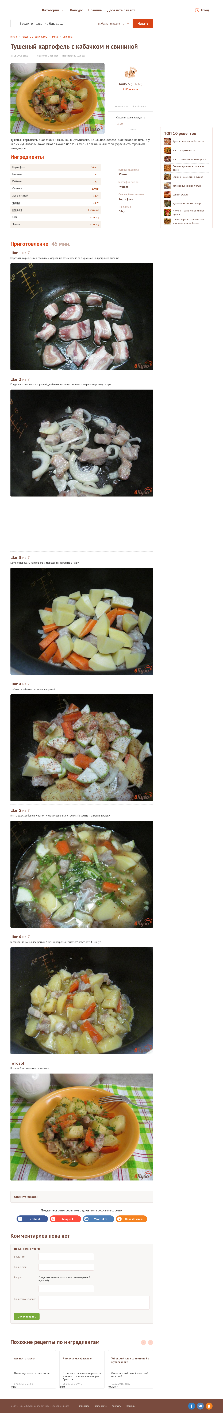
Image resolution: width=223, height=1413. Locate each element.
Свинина (67, 36)
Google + (67, 1219)
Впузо (13, 36)
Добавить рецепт (121, 10)
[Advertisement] (81, 524)
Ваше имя (19, 1256)
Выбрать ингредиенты (111, 23)
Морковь (17, 174)
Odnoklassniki (134, 1219)
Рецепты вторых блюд (34, 36)
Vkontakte (100, 1219)
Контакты (116, 1405)
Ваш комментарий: (25, 1299)
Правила (95, 10)
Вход (205, 10)
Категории (50, 10)
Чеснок (16, 202)
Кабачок (17, 181)
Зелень (16, 224)
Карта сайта (101, 1405)
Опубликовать (27, 1316)
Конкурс (76, 10)
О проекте (84, 1405)
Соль (14, 217)
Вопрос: (18, 1277)
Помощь (130, 1405)
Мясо (55, 36)
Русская (123, 186)
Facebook (34, 1219)
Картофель (18, 167)
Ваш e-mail (20, 1267)
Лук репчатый (20, 195)
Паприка (17, 209)
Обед (121, 211)
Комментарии (122, 106)
